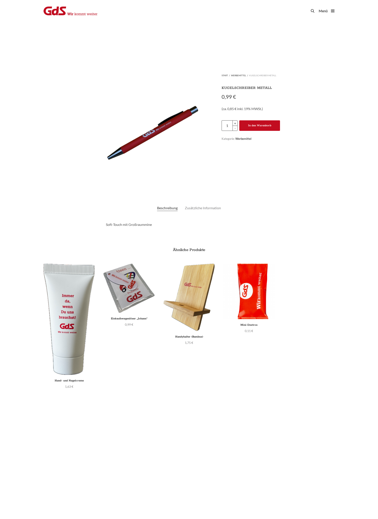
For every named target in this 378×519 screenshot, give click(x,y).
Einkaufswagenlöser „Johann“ (129, 318)
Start (225, 75)
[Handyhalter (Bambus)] (189, 297)
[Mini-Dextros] (249, 291)
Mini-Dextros (248, 325)
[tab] (167, 208)
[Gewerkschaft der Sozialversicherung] (70, 11)
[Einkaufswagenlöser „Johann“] (129, 288)
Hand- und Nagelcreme (69, 380)
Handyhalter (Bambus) (189, 336)
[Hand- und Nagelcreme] (69, 319)
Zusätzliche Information (203, 208)
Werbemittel (238, 75)
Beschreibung (167, 208)
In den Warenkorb (259, 125)
